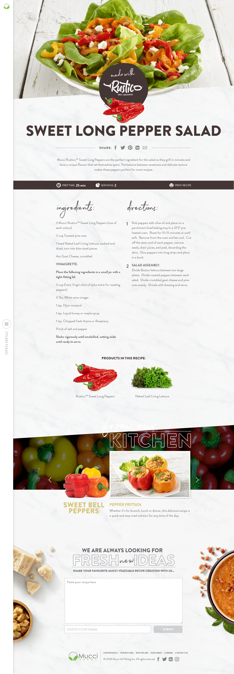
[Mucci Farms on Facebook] (158, 659)
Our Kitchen (126, 652)
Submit (168, 629)
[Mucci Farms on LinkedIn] (170, 659)
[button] (130, 147)
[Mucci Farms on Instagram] (177, 659)
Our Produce (110, 652)
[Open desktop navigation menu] (6, 324)
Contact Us (181, 652)
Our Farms (156, 652)
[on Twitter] (123, 147)
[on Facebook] (115, 147)
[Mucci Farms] (83, 662)
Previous (50, 480)
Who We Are (142, 652)
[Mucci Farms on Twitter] (164, 659)
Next (197, 480)
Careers (168, 652)
